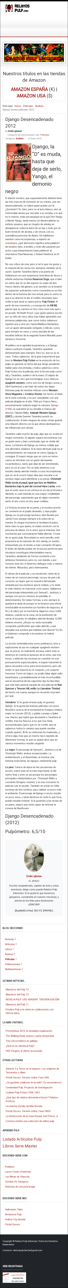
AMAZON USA (31, 96)
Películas (44, 135)
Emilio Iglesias (34, 876)
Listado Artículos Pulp (22, 1139)
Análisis (19, 138)
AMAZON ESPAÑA (29, 89)
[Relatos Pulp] (17, 8)
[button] (14, 939)
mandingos (11, 243)
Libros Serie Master (20, 1146)
